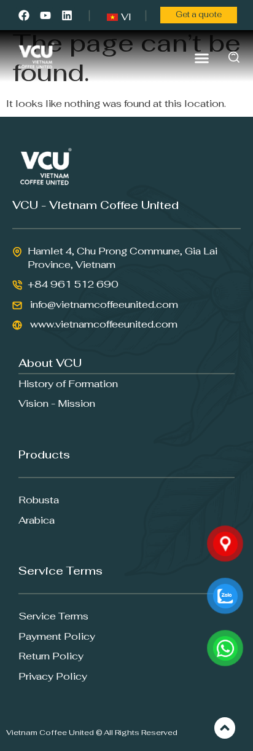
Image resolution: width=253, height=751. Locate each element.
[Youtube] (45, 15)
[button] (202, 57)
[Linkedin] (66, 15)
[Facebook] (23, 15)
